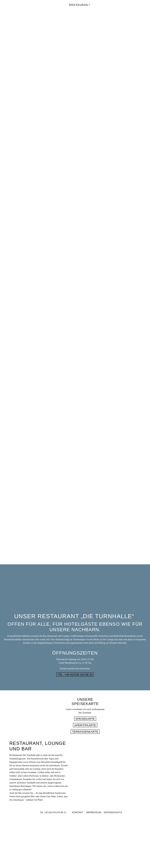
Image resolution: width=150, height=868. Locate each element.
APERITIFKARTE (85, 725)
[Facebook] (29, 812)
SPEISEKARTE (85, 718)
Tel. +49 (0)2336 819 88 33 (75, 674)
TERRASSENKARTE (85, 731)
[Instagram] (33, 812)
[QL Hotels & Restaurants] (75, 837)
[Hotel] (13, 8)
